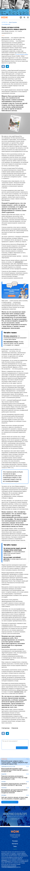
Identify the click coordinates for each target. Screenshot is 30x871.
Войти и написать (22, 747)
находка (3, 795)
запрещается (4, 860)
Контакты (15, 843)
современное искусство (8, 766)
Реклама (15, 841)
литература (5, 22)
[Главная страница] (4, 17)
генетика (4, 787)
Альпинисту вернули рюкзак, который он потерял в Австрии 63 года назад (14, 784)
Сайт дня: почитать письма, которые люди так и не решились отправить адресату (14, 798)
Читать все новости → (10, 802)
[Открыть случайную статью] (21, 17)
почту (23, 862)
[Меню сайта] (28, 17)
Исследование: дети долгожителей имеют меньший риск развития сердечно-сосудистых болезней (14, 791)
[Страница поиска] (24, 17)
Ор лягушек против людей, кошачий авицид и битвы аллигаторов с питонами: (15, 552)
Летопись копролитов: (15, 337)
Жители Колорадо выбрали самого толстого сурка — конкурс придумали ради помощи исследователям (14, 762)
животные (4, 759)
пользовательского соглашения (8, 865)
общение (3, 774)
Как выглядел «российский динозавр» (15, 559)
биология (15, 728)
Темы (15, 846)
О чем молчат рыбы (22, 54)
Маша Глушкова (13, 22)
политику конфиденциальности (9, 867)
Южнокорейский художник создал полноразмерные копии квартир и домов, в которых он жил (14, 770)
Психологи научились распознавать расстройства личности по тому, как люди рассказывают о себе (14, 777)
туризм (3, 781)
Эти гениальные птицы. (14, 343)
